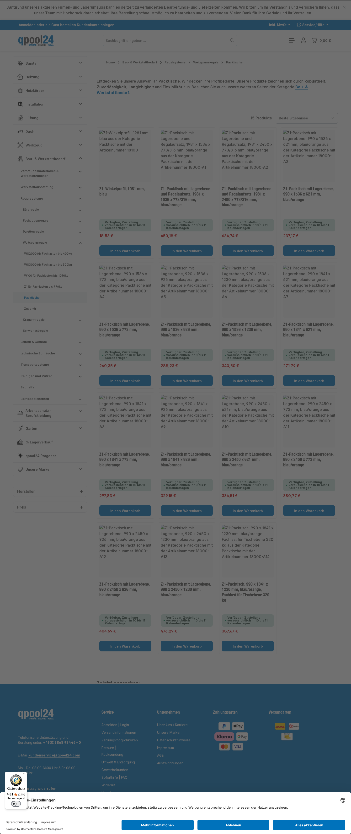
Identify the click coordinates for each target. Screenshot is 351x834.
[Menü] (24, 775)
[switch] (16, 804)
